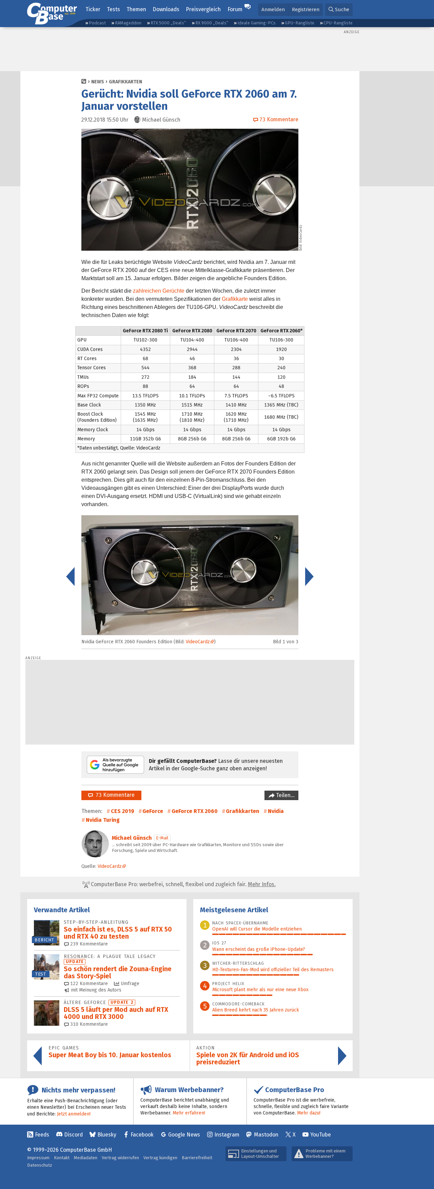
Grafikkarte (235, 299)
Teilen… (285, 795)
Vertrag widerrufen (120, 1157)
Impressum (38, 1157)
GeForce (152, 811)
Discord (73, 1134)
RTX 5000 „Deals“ (168, 22)
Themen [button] (136, 9)
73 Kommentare (114, 795)
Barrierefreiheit (197, 1157)
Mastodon (266, 1134)
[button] (339, 9)
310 (88, 1024)
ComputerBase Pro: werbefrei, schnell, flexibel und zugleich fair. (183, 884)
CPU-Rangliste (338, 22)
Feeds (42, 1134)
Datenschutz (39, 1165)
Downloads (166, 9)
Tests (113, 9)
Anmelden (273, 9)
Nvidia (276, 811)
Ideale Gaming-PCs (256, 22)
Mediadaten (85, 1157)
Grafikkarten (125, 82)
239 (88, 944)
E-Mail (162, 837)
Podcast (97, 22)
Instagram (226, 1134)
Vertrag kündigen (160, 1157)
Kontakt (62, 1157)
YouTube (320, 1134)
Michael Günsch (132, 838)
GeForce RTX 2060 (195, 811)
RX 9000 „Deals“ (211, 22)
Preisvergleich (203, 9)
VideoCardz (301, 234)
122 (88, 983)
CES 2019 (122, 811)
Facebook (142, 1134)
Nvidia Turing (103, 820)
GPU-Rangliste (299, 22)
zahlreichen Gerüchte (158, 291)
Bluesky (106, 1134)
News (97, 82)
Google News (184, 1134)
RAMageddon (128, 22)
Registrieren (305, 9)
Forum (235, 9)
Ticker (92, 9)
